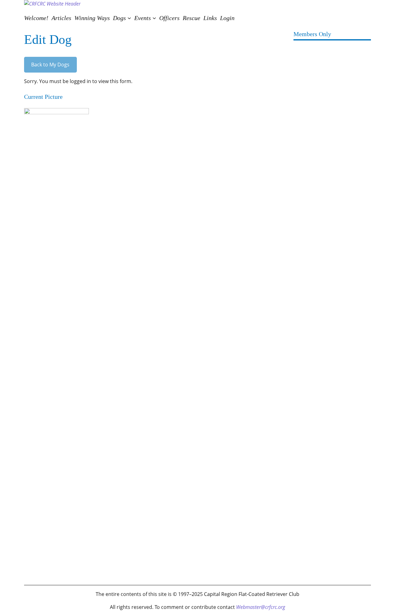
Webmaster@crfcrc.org (260, 607)
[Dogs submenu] (129, 18)
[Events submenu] (154, 18)
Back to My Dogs (50, 64)
